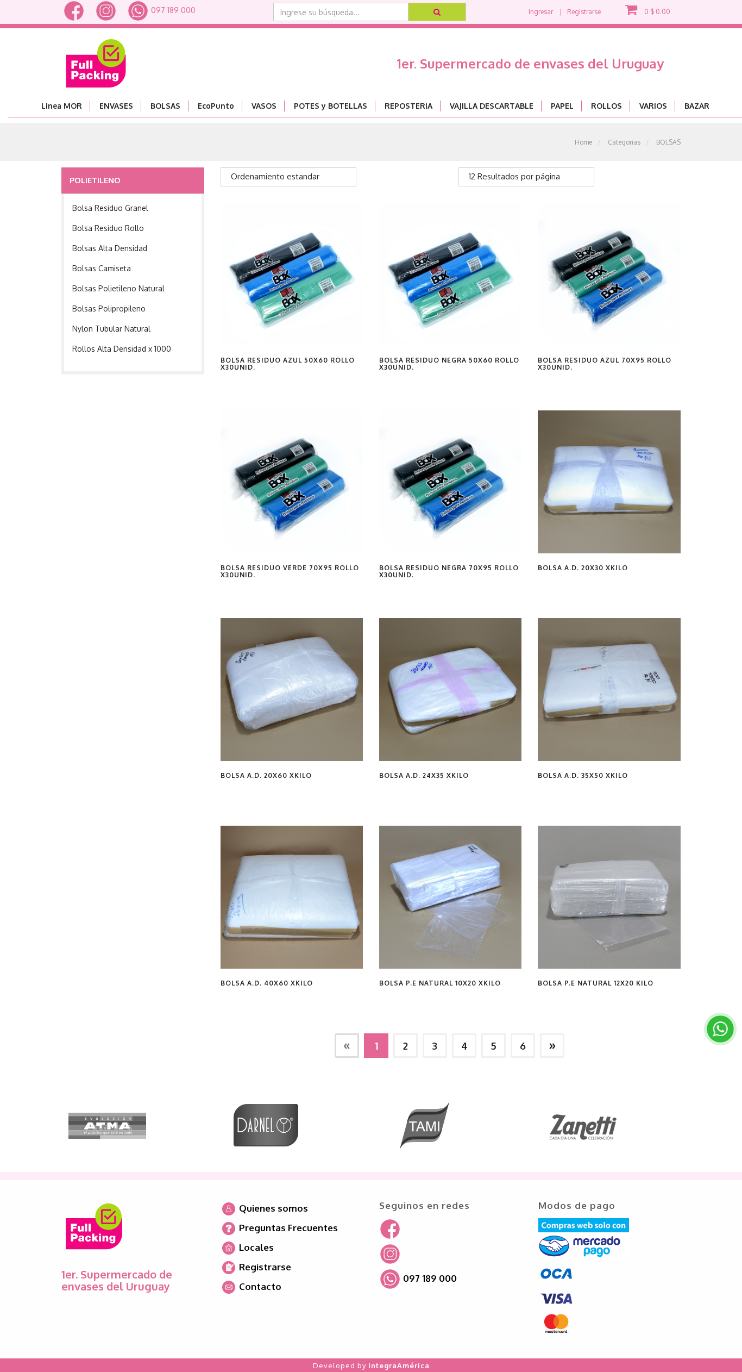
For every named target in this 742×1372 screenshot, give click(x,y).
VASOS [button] (263, 105)
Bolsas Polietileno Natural (118, 288)
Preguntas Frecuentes (287, 1227)
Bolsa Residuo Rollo (108, 228)
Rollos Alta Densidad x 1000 (121, 348)
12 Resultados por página (514, 176)
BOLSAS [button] (165, 105)
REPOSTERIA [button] (408, 105)
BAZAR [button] (696, 105)
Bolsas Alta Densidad (109, 248)
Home (583, 142)
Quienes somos (272, 1208)
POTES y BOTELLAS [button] (330, 105)
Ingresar (541, 12)
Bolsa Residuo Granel (110, 208)
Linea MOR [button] (61, 105)
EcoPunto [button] (216, 105)
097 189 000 (172, 10)
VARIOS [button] (653, 105)
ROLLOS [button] (606, 105)
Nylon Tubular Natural (111, 328)
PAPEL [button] (562, 105)
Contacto (259, 1286)
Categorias (624, 142)
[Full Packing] (95, 59)
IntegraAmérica (399, 1365)
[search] (437, 12)
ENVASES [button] (116, 105)
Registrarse (584, 12)
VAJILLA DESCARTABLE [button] (491, 105)
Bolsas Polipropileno (109, 308)
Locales (255, 1247)
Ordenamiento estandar (275, 176)
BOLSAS (668, 142)
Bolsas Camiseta (101, 268)
